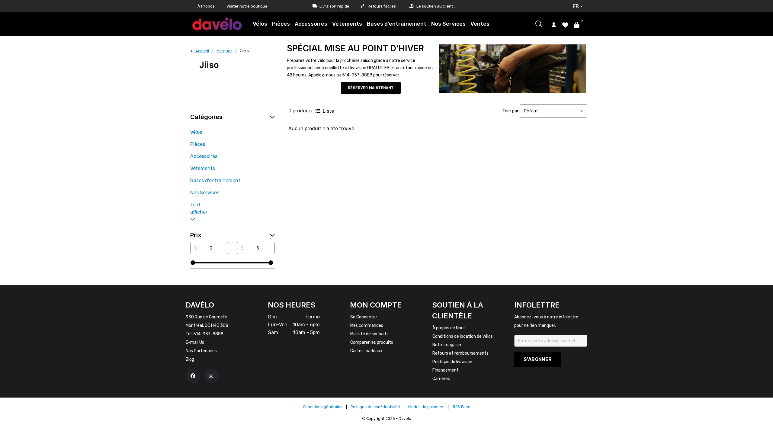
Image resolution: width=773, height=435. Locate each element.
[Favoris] (565, 24)
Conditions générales (322, 406)
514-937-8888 (208, 334)
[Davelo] (217, 24)
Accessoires (311, 24)
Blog (190, 359)
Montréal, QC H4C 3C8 (207, 325)
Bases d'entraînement (396, 24)
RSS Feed (461, 406)
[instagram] (211, 376)
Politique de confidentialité (375, 406)
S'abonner (538, 359)
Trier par (510, 111)
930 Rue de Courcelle (206, 317)
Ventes (479, 24)
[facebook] (193, 376)
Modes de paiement (426, 406)
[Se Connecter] (554, 24)
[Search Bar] (539, 24)
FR (576, 6)
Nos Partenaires (201, 350)
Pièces (281, 24)
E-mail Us (195, 342)
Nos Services (448, 24)
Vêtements (347, 24)
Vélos (260, 24)
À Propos (206, 6)
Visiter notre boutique (247, 6)
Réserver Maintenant (370, 88)
